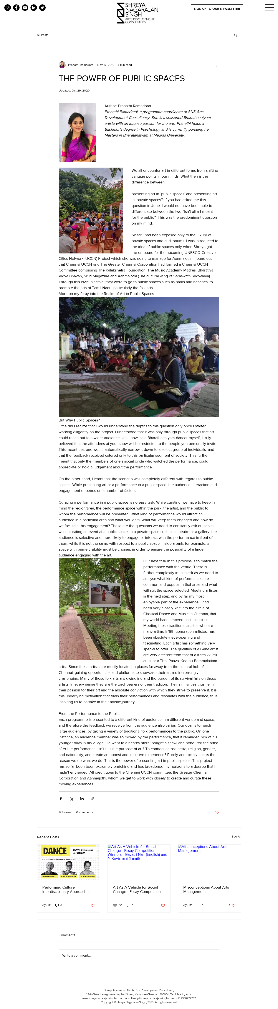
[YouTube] (25, 7)
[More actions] (216, 64)
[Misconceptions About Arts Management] (209, 862)
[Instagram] (7, 7)
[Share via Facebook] (61, 799)
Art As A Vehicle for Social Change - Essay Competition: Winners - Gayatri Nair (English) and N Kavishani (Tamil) (139, 889)
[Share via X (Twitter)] (71, 799)
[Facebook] (16, 7)
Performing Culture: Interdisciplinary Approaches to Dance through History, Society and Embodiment (66, 889)
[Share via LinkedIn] (82, 799)
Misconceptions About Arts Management (206, 889)
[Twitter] (42, 7)
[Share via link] (93, 799)
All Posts (42, 35)
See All (236, 836)
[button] (269, 7)
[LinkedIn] (33, 7)
